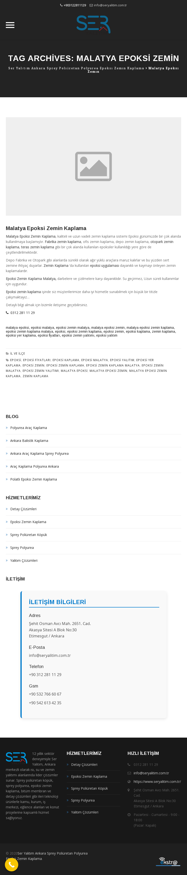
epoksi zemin (113, 331)
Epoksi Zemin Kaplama (28, 521)
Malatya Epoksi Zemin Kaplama (46, 228)
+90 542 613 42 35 (45, 702)
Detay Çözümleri (23, 509)
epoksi (60, 331)
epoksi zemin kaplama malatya (29, 331)
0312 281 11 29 (22, 312)
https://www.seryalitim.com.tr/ (157, 781)
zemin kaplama (163, 331)
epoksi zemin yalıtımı (78, 335)
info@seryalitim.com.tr (110, 5)
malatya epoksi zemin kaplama (150, 328)
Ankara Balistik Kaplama (29, 440)
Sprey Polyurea (22, 547)
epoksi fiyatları (49, 335)
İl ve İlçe (17, 353)
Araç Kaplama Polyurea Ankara (34, 466)
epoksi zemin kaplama (84, 331)
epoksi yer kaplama (21, 335)
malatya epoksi (17, 328)
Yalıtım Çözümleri (23, 560)
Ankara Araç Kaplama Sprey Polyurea (39, 453)
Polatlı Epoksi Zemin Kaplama (33, 479)
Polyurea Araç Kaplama (28, 427)
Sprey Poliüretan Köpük (28, 534)
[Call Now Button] (11, 864)
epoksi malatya (42, 328)
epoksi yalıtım (106, 335)
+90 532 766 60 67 (45, 694)
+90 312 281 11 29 (45, 674)
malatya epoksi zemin (108, 328)
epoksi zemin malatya (72, 328)
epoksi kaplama (138, 331)
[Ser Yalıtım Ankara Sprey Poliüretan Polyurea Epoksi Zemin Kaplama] (93, 25)
